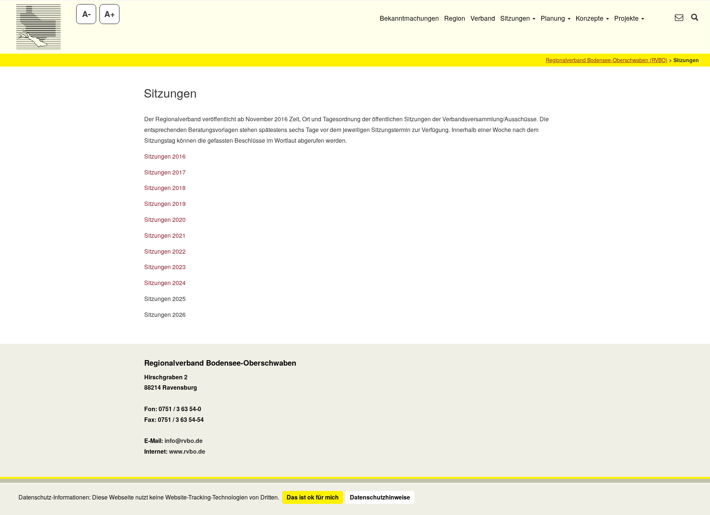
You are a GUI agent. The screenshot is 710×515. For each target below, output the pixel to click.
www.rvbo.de (187, 451)
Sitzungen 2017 (165, 172)
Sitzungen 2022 (165, 251)
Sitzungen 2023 (165, 266)
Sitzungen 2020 (165, 219)
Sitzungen (516, 18)
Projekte (627, 18)
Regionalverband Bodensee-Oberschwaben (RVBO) (606, 60)
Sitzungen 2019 (165, 203)
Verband (482, 18)
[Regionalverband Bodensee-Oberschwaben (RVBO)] (38, 27)
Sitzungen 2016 (165, 156)
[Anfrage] (679, 17)
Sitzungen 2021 (165, 235)
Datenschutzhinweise (380, 497)
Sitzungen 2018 (165, 187)
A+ (109, 14)
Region (454, 18)
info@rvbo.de (184, 440)
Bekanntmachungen (409, 18)
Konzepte (590, 18)
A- (86, 14)
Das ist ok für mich (313, 497)
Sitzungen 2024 (165, 282)
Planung (554, 18)
